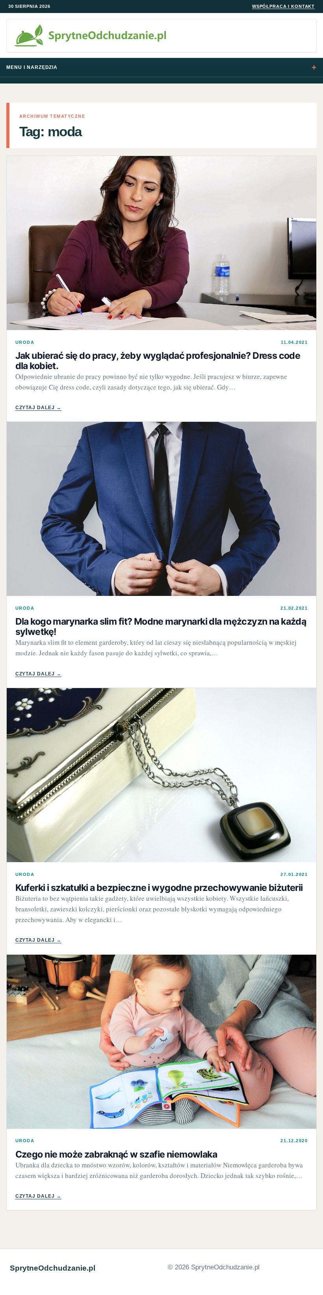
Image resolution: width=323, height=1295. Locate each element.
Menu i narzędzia (32, 67)
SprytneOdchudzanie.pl (52, 1268)
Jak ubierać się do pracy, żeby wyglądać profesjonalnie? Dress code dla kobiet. (158, 360)
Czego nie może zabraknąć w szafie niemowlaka (116, 1154)
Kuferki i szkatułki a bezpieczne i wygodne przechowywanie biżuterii (159, 887)
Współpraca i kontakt (283, 6)
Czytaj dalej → (38, 407)
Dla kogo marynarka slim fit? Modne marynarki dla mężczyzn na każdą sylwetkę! (160, 626)
